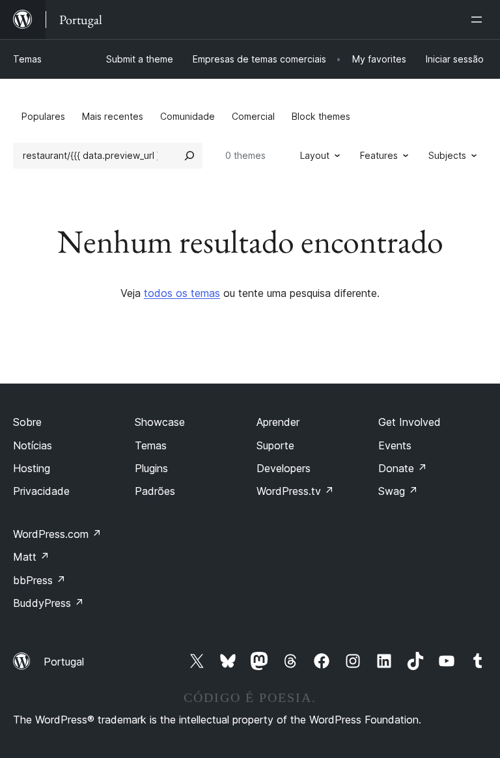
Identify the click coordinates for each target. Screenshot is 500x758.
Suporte (275, 445)
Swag (398, 491)
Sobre (27, 421)
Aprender (278, 421)
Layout (314, 155)
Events (394, 445)
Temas (27, 58)
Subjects (447, 155)
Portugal (64, 661)
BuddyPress (48, 603)
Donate (402, 468)
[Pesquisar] (189, 156)
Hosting (31, 468)
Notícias (32, 445)
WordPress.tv (295, 491)
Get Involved (409, 421)
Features (379, 155)
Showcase (160, 421)
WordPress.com (57, 533)
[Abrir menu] (479, 19)
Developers (284, 468)
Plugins (151, 468)
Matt (31, 556)
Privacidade (41, 491)
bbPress (39, 580)
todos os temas (182, 293)
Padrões (155, 491)
